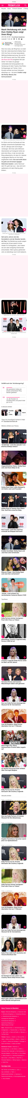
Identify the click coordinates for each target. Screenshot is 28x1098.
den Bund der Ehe (7, 59)
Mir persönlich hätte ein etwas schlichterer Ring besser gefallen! (14, 390)
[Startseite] (14, 5)
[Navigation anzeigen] (2, 5)
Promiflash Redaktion (18, 37)
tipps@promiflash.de (10, 421)
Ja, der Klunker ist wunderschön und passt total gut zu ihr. (15, 400)
